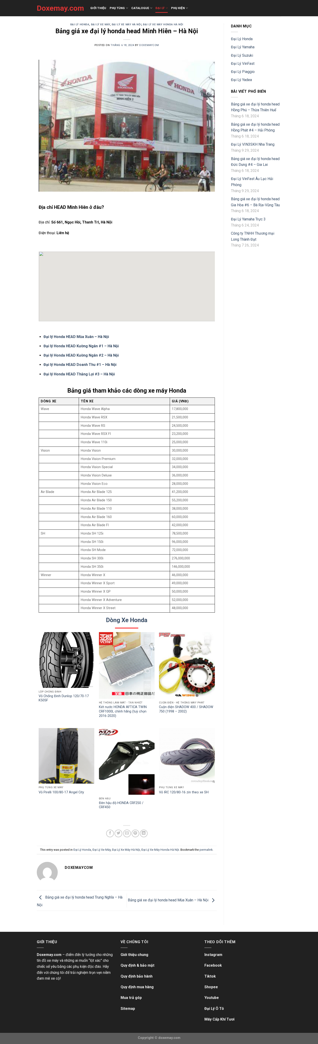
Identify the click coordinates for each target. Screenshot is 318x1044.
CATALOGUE (140, 8)
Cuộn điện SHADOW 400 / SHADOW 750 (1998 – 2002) (186, 709)
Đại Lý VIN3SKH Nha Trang (252, 144)
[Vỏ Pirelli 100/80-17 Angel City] (66, 756)
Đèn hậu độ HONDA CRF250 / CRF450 (121, 805)
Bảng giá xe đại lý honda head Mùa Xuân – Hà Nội (168, 900)
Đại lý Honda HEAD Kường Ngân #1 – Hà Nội (81, 346)
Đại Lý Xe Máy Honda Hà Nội (163, 24)
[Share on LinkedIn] (144, 833)
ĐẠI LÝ (160, 8)
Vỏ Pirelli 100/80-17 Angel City (61, 792)
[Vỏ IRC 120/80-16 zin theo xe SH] (187, 756)
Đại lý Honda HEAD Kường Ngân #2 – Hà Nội (81, 355)
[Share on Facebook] (110, 833)
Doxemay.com (60, 8)
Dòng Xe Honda (126, 620)
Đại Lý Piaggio (243, 71)
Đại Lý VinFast (242, 63)
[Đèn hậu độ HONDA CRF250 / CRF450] (127, 761)
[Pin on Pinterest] (135, 833)
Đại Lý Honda (79, 24)
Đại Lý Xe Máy (100, 24)
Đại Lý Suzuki (242, 55)
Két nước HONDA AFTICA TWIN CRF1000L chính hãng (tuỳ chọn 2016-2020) (123, 711)
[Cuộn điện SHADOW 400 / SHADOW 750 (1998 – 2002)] (187, 665)
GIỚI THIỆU (98, 8)
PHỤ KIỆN (178, 8)
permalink (206, 849)
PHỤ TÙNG (117, 8)
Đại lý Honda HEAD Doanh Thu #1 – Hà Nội (80, 364)
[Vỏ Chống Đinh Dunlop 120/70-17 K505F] (66, 660)
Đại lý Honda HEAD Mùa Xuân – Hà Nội (76, 337)
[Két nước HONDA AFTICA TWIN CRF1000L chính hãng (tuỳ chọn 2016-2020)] (127, 665)
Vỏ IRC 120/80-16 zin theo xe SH (184, 792)
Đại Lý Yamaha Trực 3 (248, 219)
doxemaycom (149, 45)
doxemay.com (169, 1038)
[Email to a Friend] (127, 833)
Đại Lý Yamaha (242, 47)
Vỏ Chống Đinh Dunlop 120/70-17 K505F (64, 698)
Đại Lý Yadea (241, 80)
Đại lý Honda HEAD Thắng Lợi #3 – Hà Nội (79, 374)
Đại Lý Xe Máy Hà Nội (126, 24)
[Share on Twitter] (118, 833)
